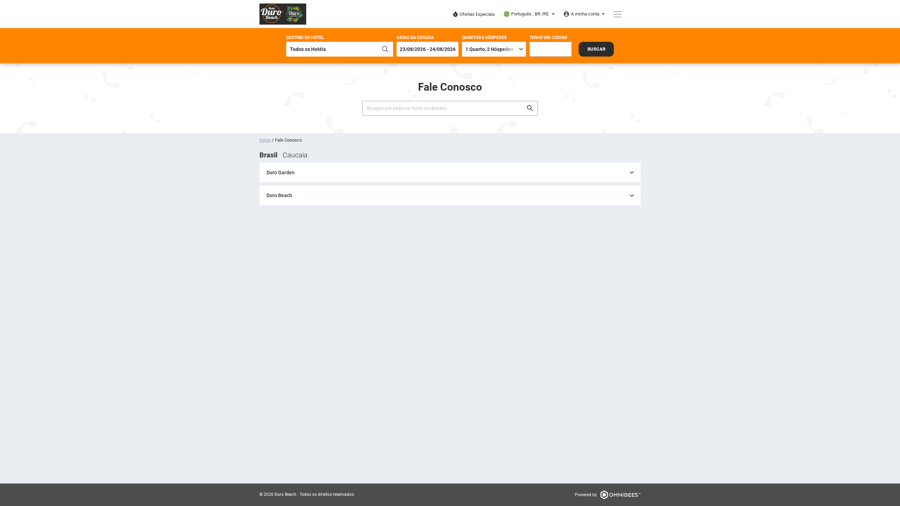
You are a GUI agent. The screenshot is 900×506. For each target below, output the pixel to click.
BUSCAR (596, 49)
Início (264, 140)
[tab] (450, 173)
